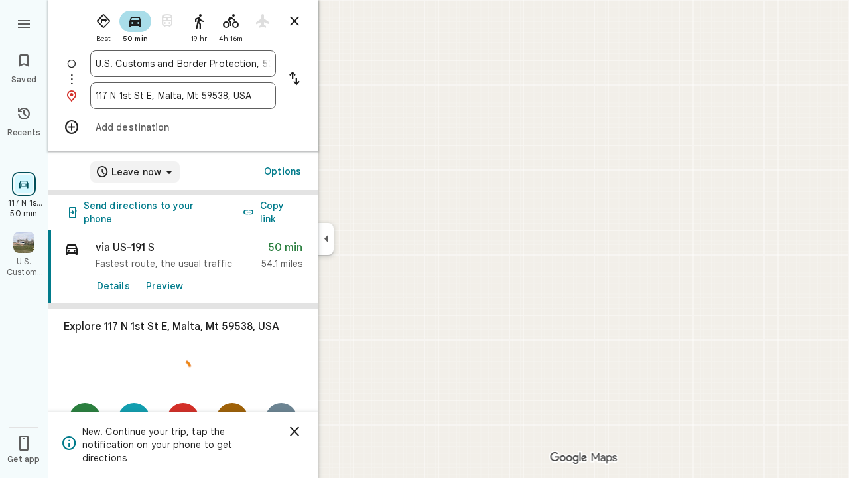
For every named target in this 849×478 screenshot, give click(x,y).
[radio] (103, 25)
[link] (183, 267)
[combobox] (183, 63)
